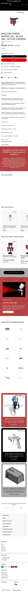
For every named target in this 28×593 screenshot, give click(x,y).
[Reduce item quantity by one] (2, 50)
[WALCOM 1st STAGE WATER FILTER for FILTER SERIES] (10, 221)
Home (2, 544)
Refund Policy (4, 572)
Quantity (3, 48)
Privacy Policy (4, 574)
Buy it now (14, 60)
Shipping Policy (4, 577)
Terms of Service (4, 576)
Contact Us (3, 549)
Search (2, 545)
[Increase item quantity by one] (7, 50)
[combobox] (14, 8)
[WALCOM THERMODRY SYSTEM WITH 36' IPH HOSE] (10, 251)
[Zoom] (22, 30)
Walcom (10, 207)
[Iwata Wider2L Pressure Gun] (14, 441)
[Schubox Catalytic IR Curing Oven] (14, 475)
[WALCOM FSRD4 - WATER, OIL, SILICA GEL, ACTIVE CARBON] (10, 190)
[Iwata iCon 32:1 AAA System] (14, 406)
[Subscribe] (21, 507)
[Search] (26, 8)
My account (3, 550)
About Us (3, 547)
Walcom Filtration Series (16, 236)
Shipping (3, 53)
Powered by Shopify (16, 590)
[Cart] (22, 4)
